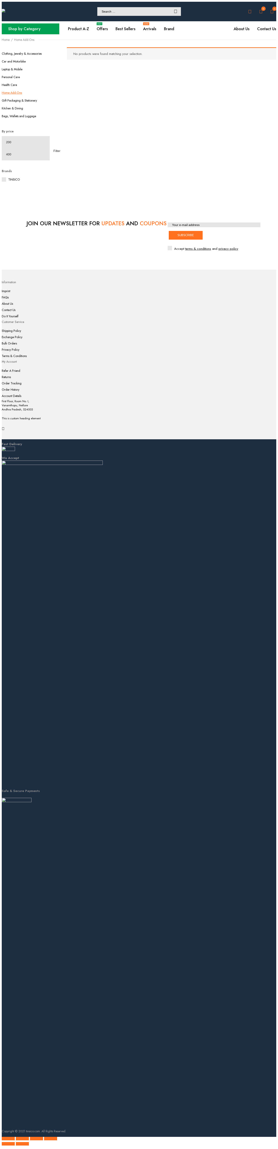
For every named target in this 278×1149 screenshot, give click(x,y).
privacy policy (228, 248)
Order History (10, 390)
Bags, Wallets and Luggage (19, 116)
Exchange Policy (12, 337)
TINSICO (14, 179)
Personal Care (11, 77)
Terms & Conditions (14, 356)
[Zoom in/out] (8, 1138)
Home (6, 40)
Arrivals (149, 29)
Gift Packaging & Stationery (19, 100)
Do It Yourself (10, 316)
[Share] (36, 1138)
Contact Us (8, 310)
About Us (7, 304)
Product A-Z (78, 29)
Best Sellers (126, 29)
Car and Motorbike (14, 61)
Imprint (6, 291)
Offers (102, 29)
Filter (56, 151)
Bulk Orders (9, 343)
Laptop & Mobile (12, 69)
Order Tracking (12, 383)
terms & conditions (198, 248)
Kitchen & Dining (12, 108)
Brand (169, 29)
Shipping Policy (11, 331)
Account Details (11, 396)
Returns (6, 377)
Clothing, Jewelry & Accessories (22, 53)
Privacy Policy (10, 350)
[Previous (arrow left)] (8, 1144)
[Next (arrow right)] (22, 1144)
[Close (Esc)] (50, 1138)
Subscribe (185, 235)
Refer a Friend (11, 371)
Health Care (9, 85)
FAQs (5, 297)
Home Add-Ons (12, 93)
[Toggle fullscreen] (22, 1138)
